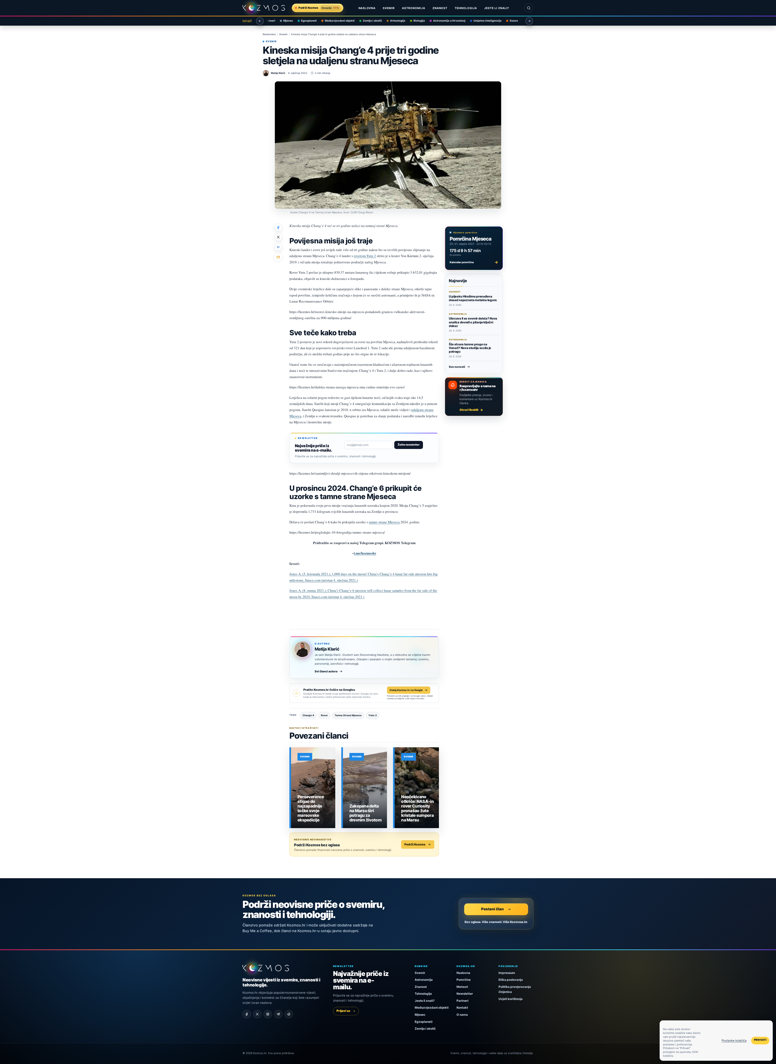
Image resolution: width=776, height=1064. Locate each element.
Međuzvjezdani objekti (337, 20)
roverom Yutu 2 (365, 255)
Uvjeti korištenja (511, 999)
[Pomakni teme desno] (529, 21)
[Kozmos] (263, 8)
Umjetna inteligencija (485, 20)
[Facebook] (246, 1014)
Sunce (511, 20)
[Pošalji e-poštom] (278, 257)
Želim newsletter (409, 444)
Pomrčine (464, 980)
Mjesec (286, 20)
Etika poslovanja (511, 980)
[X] (257, 1014)
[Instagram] (268, 1014)
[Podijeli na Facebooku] (278, 227)
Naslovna (367, 8)
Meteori (462, 987)
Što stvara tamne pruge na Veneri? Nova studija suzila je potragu (470, 348)
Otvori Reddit (469, 409)
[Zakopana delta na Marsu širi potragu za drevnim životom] (365, 787)
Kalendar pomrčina (474, 262)
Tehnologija (466, 8)
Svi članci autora (326, 671)
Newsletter (465, 994)
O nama (462, 1015)
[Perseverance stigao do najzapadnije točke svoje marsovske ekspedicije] (313, 787)
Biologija (417, 20)
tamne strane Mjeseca (384, 522)
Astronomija (413, 8)
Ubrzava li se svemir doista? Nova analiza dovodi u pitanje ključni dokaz (473, 322)
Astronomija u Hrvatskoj (447, 20)
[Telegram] (278, 1014)
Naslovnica (269, 34)
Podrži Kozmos (414, 844)
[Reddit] (289, 1014)
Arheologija (395, 20)
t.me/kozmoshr (365, 553)
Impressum (507, 973)
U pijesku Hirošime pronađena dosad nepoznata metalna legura (473, 298)
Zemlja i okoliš (370, 20)
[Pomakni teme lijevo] (260, 21)
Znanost (440, 8)
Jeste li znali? (496, 8)
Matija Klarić (327, 649)
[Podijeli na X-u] (278, 237)
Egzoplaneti (306, 20)
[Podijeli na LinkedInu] (278, 247)
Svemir (389, 8)
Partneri (462, 1001)
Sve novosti (457, 366)
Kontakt (462, 1007)
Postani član (492, 909)
